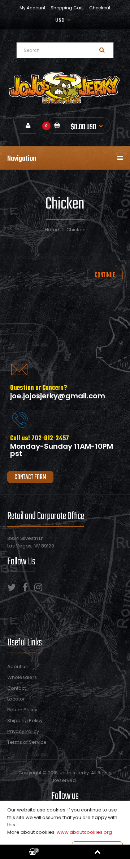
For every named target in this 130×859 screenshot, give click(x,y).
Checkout (99, 8)
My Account (33, 8)
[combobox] (65, 50)
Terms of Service (27, 742)
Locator (16, 698)
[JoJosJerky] (65, 102)
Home (52, 229)
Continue (105, 275)
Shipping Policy (25, 720)
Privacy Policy (23, 731)
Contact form (30, 477)
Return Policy (22, 709)
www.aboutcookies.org (84, 832)
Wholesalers (22, 677)
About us (17, 666)
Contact (16, 688)
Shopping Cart (67, 8)
